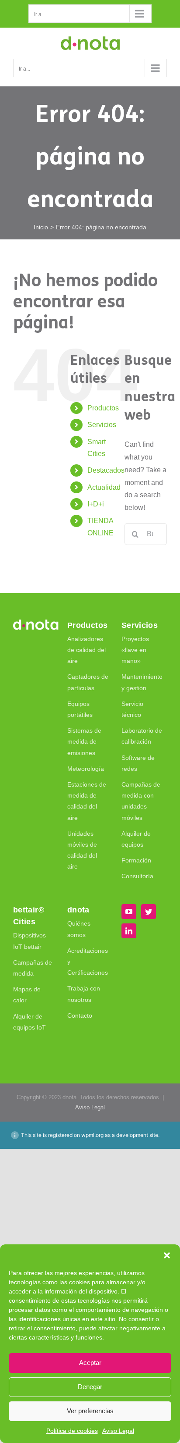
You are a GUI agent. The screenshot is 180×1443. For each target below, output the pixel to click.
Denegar (90, 1386)
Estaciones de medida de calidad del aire (86, 801)
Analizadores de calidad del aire (86, 649)
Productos (103, 408)
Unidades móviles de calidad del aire (82, 850)
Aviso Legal (118, 1430)
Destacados (106, 470)
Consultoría (137, 876)
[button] (167, 1255)
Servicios (101, 424)
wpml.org (92, 1135)
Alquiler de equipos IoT (29, 1022)
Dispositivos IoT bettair (29, 941)
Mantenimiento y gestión (142, 682)
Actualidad (104, 487)
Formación (136, 860)
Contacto (79, 1015)
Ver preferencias (90, 1410)
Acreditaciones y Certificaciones (87, 961)
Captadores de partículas (87, 682)
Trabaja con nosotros (83, 994)
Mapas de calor (27, 995)
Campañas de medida (32, 968)
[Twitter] (148, 911)
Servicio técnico (132, 709)
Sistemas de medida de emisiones (84, 741)
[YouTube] (128, 911)
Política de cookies (72, 1430)
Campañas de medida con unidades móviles (140, 801)
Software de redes (138, 763)
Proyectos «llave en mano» (135, 649)
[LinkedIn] (128, 930)
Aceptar (90, 1362)
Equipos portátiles (80, 709)
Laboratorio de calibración (141, 736)
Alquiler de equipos (136, 839)
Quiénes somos (78, 929)
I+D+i (95, 504)
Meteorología (85, 768)
